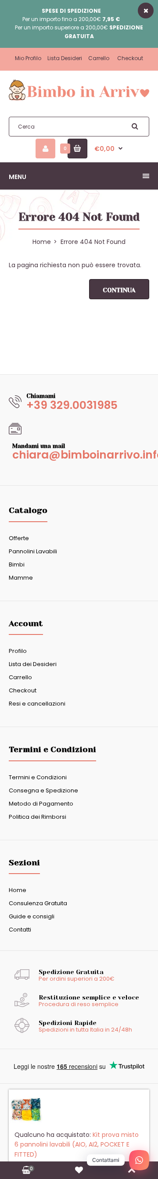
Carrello (98, 58)
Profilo (18, 651)
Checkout (130, 58)
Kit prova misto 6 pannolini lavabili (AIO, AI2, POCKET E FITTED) (76, 1149)
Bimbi (17, 564)
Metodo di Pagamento (41, 803)
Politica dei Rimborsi (37, 817)
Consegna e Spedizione (43, 790)
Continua (119, 290)
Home (17, 890)
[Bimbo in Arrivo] (79, 99)
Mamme (21, 577)
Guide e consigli (31, 916)
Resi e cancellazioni (37, 703)
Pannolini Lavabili (33, 551)
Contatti (20, 929)
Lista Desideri (64, 58)
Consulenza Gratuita (38, 903)
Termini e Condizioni (38, 777)
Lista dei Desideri (33, 664)
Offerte (19, 538)
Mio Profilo (28, 58)
